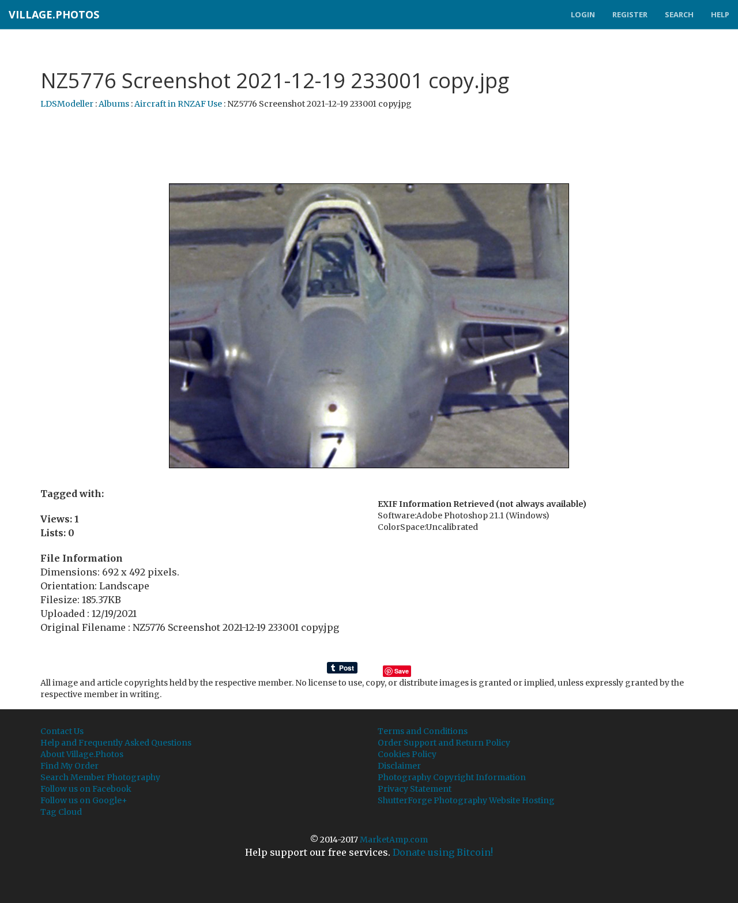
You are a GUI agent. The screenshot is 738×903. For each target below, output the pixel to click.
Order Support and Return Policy (444, 743)
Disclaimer (399, 766)
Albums (114, 104)
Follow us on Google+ (83, 800)
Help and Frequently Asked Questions (115, 743)
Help (720, 14)
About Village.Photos (81, 754)
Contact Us (62, 731)
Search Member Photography (100, 777)
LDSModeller (66, 104)
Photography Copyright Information (452, 777)
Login (583, 14)
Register (629, 14)
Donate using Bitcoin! (443, 852)
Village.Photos (54, 14)
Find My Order (69, 766)
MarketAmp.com (394, 839)
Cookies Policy (407, 754)
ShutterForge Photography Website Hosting (466, 800)
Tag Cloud (61, 812)
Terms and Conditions (423, 731)
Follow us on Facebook (85, 789)
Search (679, 14)
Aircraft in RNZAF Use (178, 104)
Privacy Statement (414, 789)
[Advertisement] (369, 147)
